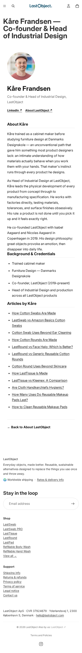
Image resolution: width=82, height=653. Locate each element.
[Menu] (4, 6)
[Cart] (77, 6)
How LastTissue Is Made (30, 373)
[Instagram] (41, 644)
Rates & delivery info (50, 479)
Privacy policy (12, 581)
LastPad (8, 542)
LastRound (10, 537)
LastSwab (9, 524)
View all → (10, 555)
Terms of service (14, 586)
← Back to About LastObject (28, 427)
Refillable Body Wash (16, 546)
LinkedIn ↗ (14, 110)
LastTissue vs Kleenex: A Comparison (39, 380)
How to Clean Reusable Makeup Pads (39, 407)
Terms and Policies (41, 635)
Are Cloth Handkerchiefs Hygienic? (38, 387)
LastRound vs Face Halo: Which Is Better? (42, 347)
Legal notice (11, 590)
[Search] (13, 6)
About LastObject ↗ (38, 110)
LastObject (32, 627)
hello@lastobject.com (50, 615)
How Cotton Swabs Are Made (34, 313)
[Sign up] (73, 504)
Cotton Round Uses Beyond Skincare (39, 366)
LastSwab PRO (13, 528)
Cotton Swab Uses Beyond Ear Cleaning (41, 333)
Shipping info (11, 572)
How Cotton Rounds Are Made (34, 340)
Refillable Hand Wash (17, 551)
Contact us (10, 595)
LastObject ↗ (58, 627)
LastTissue (10, 533)
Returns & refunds (14, 577)
